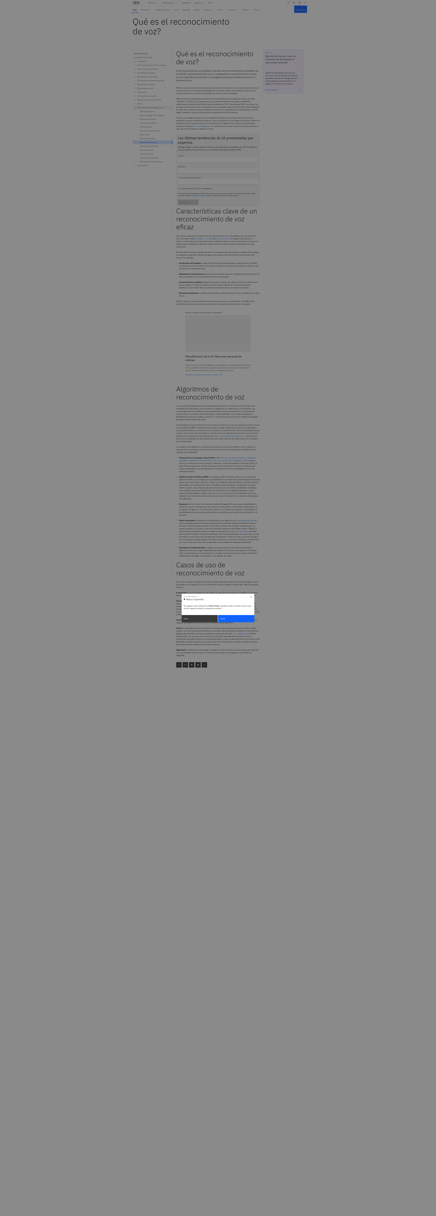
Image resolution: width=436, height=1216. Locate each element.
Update (222, 619)
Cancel (185, 619)
